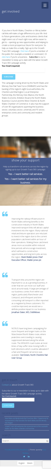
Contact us (6, 384)
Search (47, 441)
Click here (24, 51)
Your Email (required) (11, 66)
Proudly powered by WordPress (16, 450)
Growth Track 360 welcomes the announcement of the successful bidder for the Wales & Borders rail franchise (26, 427)
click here (6, 57)
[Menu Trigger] (45, 5)
